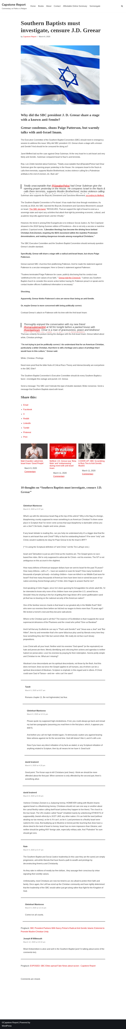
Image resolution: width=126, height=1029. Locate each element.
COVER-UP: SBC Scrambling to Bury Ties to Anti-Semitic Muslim (91, 463)
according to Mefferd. (95, 195)
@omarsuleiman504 (35, 327)
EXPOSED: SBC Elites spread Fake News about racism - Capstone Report (62, 966)
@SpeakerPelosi (61, 185)
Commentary (30, 472)
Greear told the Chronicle (70, 278)
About (48, 6)
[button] (122, 6)
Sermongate (95, 6)
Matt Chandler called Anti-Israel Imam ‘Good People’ (32, 462)
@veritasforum (32, 330)
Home (33, 6)
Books (41, 6)
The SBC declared (37, 209)
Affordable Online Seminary (75, 6)
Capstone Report (29, 37)
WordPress (7, 1026)
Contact (57, 6)
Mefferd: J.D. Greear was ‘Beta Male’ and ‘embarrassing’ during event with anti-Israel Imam (63, 464)
